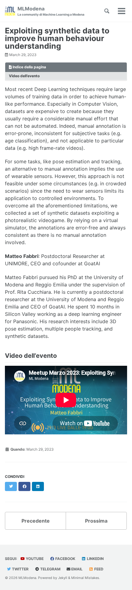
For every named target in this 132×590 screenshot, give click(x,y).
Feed (98, 569)
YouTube (34, 558)
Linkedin (95, 558)
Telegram (49, 569)
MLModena (50, 11)
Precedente (35, 521)
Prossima (96, 521)
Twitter (20, 569)
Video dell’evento (24, 76)
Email (76, 569)
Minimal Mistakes (85, 578)
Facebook (64, 558)
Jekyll (62, 578)
